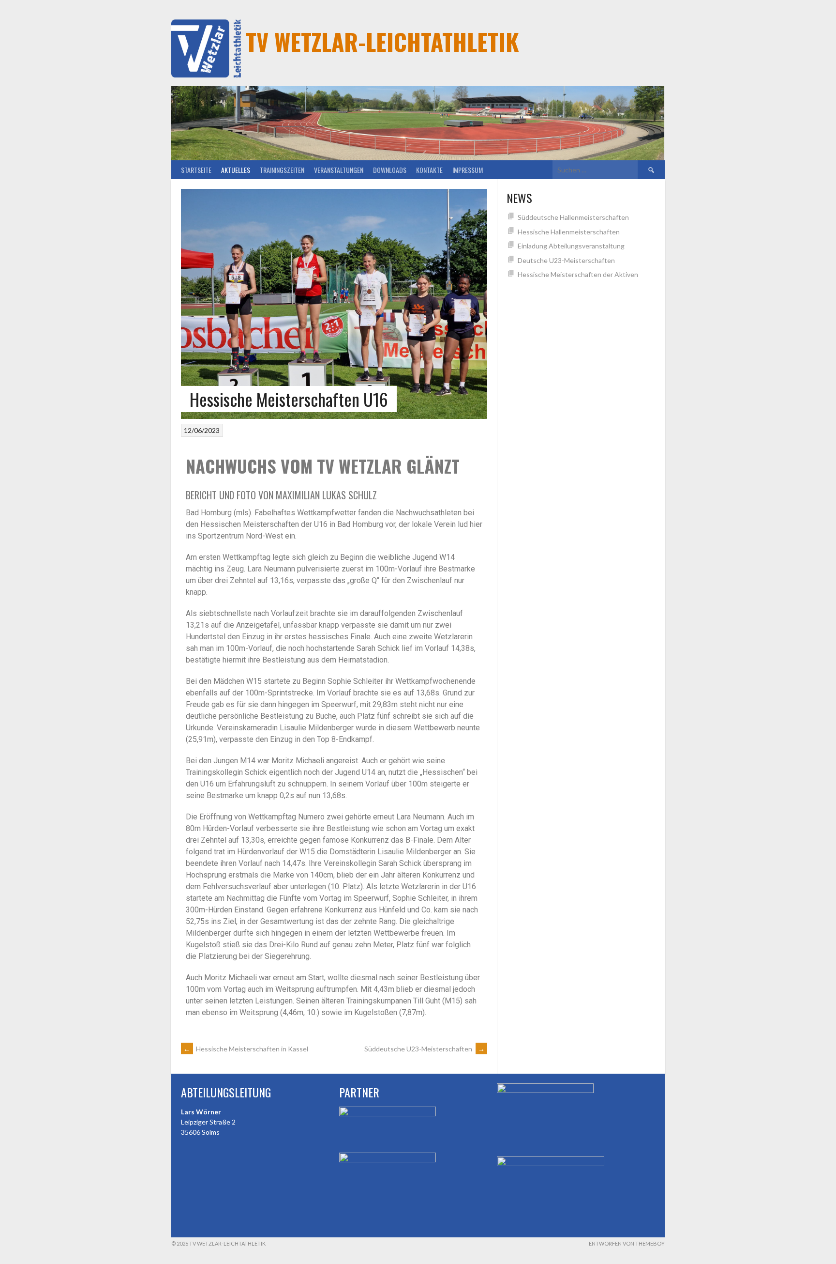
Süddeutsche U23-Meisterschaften (424, 1049)
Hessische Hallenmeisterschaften (569, 232)
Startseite (196, 170)
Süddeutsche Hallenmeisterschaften (573, 217)
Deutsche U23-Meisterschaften (566, 260)
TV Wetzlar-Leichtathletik (382, 41)
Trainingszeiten (282, 170)
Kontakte (429, 170)
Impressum (467, 170)
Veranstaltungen (338, 170)
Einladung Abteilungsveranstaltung (571, 246)
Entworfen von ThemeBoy (627, 1243)
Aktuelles (235, 170)
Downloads (389, 170)
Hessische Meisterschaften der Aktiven (578, 274)
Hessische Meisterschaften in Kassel (245, 1049)
